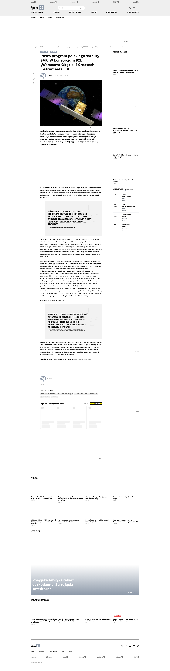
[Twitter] (126, 645)
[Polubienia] (33, 70)
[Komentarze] (33, 74)
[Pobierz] (33, 83)
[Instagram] (137, 645)
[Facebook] (122, 645)
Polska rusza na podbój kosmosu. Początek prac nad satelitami (69, 359)
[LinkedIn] (130, 645)
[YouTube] (133, 645)
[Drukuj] (33, 79)
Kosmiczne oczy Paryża (56, 300)
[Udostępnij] (33, 87)
